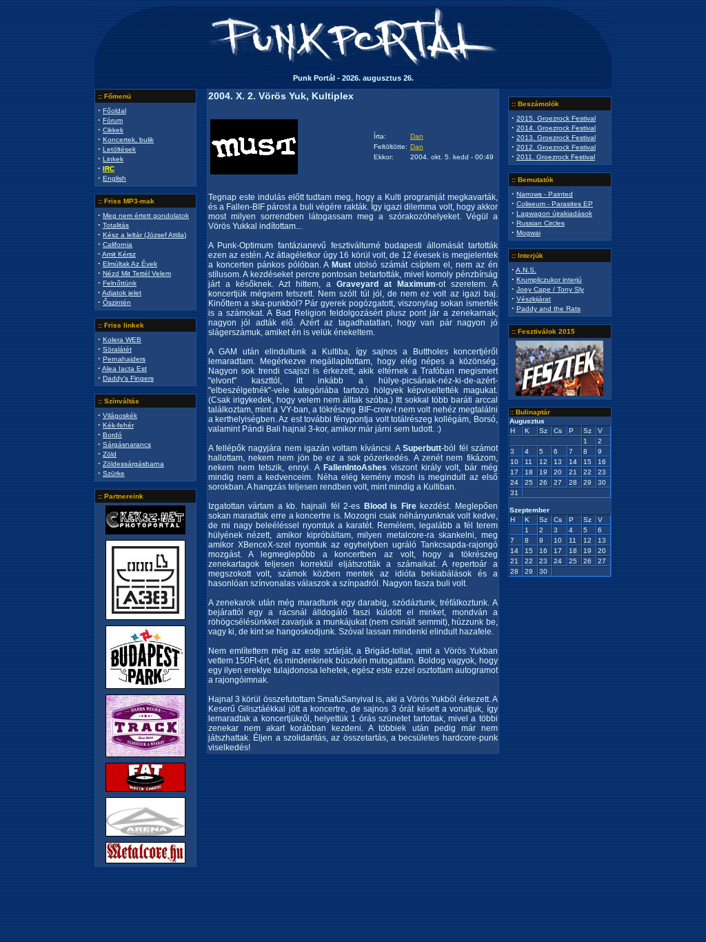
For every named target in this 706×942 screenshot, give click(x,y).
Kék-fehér (118, 425)
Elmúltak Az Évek (130, 264)
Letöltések (119, 149)
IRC (108, 168)
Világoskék (120, 415)
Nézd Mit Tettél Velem (137, 273)
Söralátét (117, 349)
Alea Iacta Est (124, 368)
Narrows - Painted (544, 194)
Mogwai (528, 233)
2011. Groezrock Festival (555, 157)
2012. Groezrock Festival (556, 147)
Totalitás (116, 225)
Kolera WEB (122, 339)
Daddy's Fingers (128, 378)
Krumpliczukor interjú (549, 279)
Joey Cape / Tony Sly (550, 289)
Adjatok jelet (121, 293)
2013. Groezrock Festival (556, 137)
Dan (416, 136)
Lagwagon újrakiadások (554, 213)
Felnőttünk (120, 283)
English (114, 178)
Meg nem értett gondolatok (146, 215)
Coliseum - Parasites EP (554, 204)
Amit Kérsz (119, 254)
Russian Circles (540, 223)
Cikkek (113, 130)
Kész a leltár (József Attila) (144, 235)
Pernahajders (124, 359)
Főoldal (114, 110)
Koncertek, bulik (128, 139)
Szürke (114, 473)
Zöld (110, 454)
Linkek (113, 159)
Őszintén (117, 302)
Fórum (113, 120)
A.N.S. (526, 270)
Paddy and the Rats (548, 308)
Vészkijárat (533, 299)
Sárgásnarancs (127, 444)
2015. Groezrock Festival (556, 118)
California (117, 244)
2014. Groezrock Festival (556, 128)
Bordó (112, 435)
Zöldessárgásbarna (133, 464)
